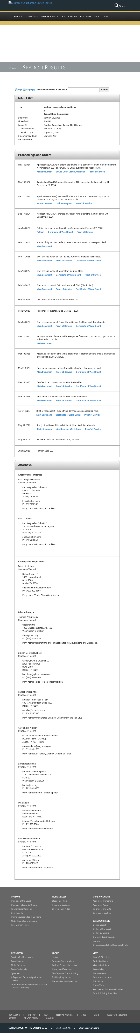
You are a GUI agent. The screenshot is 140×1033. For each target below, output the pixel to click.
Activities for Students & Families (108, 989)
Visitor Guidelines (101, 965)
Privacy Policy (31, 1018)
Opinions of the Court (21, 900)
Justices (55, 957)
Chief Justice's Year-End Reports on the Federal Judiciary (29, 986)
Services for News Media (22, 957)
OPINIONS (17, 16)
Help (46, 1015)
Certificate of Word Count (60, 231)
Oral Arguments (101, 896)
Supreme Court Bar (61, 908)
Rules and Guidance (61, 904)
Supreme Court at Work (63, 961)
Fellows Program (64, 1015)
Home (13, 68)
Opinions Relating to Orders (24, 904)
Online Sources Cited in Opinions (26, 916)
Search (123, 6)
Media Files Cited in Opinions (24, 920)
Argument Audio (100, 904)
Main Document (44, 171)
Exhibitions (98, 981)
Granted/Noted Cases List (104, 936)
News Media (17, 953)
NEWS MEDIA (85, 16)
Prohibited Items (100, 961)
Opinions (15, 896)
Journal (96, 941)
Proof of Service (97, 171)
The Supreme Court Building (65, 973)
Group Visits (98, 985)
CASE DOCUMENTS (69, 16)
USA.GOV (50, 1018)
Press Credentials (19, 969)
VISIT (106, 16)
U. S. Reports (17, 912)
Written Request (45, 203)
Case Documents (101, 920)
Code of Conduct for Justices (65, 965)
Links (96, 1015)
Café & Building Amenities (105, 993)
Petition (40, 231)
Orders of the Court (102, 928)
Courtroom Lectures (102, 977)
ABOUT (97, 16)
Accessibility (98, 969)
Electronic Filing (59, 900)
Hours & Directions (101, 957)
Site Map (32, 1015)
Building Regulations (61, 977)
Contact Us (14, 1015)
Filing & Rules (59, 896)
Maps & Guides (99, 973)
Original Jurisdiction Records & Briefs (110, 944)
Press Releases (17, 961)
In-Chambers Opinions (21, 908)
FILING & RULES (31, 16)
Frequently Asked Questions (64, 981)
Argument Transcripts (103, 900)
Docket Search (99, 924)
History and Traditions (62, 969)
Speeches (15, 973)
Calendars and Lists (102, 908)
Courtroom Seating (102, 912)
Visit (95, 953)
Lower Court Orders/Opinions (70, 171)
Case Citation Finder (20, 924)
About (55, 953)
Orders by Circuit (101, 932)
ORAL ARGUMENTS (49, 16)
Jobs (83, 1015)
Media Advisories (18, 965)
